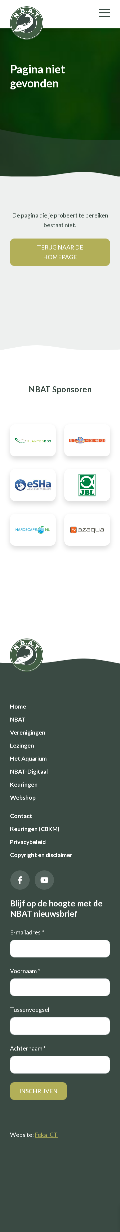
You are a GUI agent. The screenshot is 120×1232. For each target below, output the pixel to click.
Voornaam (25, 970)
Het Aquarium (28, 758)
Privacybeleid (28, 841)
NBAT (18, 719)
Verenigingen (27, 732)
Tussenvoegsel (29, 1009)
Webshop (23, 797)
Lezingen (22, 745)
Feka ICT (46, 1134)
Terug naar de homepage (60, 252)
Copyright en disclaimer (41, 854)
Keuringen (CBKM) (34, 828)
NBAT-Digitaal (29, 771)
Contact (21, 815)
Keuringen (24, 784)
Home (18, 706)
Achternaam (28, 1048)
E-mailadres (27, 932)
